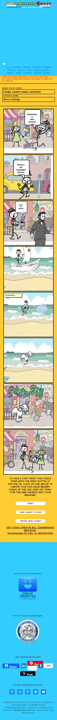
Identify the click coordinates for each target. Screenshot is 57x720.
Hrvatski (26, 67)
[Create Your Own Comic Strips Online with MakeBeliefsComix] (28, 4)
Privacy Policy (38, 705)
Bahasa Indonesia (41, 70)
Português (27, 73)
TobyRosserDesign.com (24, 710)
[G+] (18, 666)
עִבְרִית (29, 70)
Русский (37, 73)
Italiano (10, 73)
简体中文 (17, 67)
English (47, 67)
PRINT (30, 503)
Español (46, 73)
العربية (9, 67)
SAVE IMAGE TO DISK (30, 512)
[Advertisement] (28, 36)
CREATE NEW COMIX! (30, 521)
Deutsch (21, 70)
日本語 (18, 73)
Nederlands (37, 67)
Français (11, 70)
